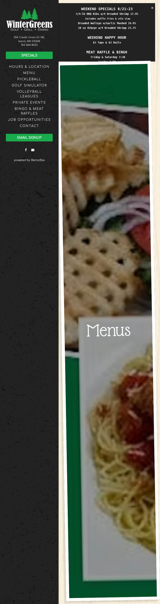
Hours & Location (29, 67)
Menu (29, 73)
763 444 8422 (29, 45)
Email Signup (29, 137)
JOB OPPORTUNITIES (29, 120)
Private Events (29, 102)
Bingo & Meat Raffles (29, 111)
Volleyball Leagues (29, 94)
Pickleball (29, 79)
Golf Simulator (29, 85)
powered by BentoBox (36, 160)
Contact (29, 126)
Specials (29, 55)
